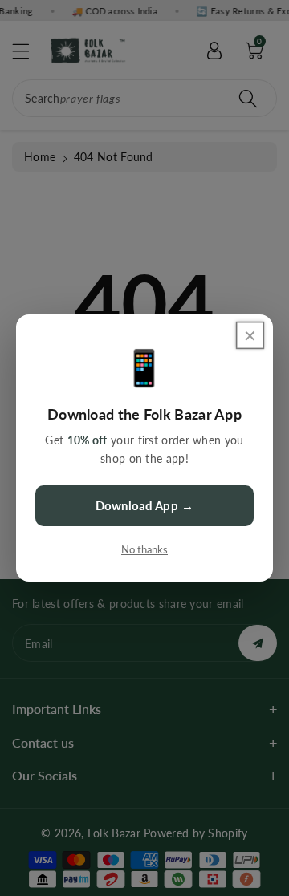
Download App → (144, 505)
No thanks (144, 549)
